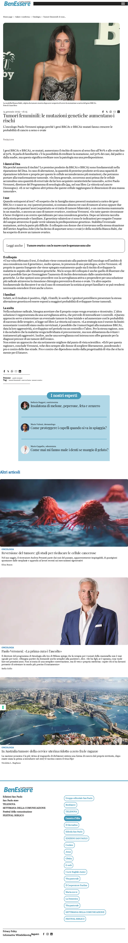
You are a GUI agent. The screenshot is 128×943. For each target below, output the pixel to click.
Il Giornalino (72, 825)
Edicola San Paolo (74, 831)
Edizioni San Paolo (12, 796)
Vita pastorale (72, 878)
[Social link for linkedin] (51, 934)
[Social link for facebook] (43, 934)
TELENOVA (9, 804)
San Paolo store (10, 800)
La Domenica (72, 898)
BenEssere (71, 805)
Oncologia (37, 17)
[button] (103, 112)
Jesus (68, 852)
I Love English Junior (76, 872)
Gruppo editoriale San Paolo (79, 798)
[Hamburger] (123, 3)
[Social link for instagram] (47, 934)
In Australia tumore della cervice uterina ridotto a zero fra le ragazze (50, 751)
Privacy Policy (10, 931)
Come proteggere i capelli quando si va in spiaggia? (69, 427)
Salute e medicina (22, 17)
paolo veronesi (17, 378)
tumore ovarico (37, 380)
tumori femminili (15, 380)
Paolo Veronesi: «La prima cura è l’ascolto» (32, 651)
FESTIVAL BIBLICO (13, 815)
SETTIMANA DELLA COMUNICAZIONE (24, 808)
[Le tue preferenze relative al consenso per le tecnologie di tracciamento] (3, 707)
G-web (69, 865)
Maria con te (72, 892)
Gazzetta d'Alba (73, 818)
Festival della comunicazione (17, 811)
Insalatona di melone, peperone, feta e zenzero (65, 405)
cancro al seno (26, 380)
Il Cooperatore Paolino (76, 885)
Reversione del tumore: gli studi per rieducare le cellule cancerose (49, 553)
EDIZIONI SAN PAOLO (77, 838)
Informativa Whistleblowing (17, 935)
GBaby (69, 858)
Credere (69, 845)
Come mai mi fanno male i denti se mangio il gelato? (69, 449)
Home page (7, 17)
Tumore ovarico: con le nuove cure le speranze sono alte (59, 245)
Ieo (68, 184)
